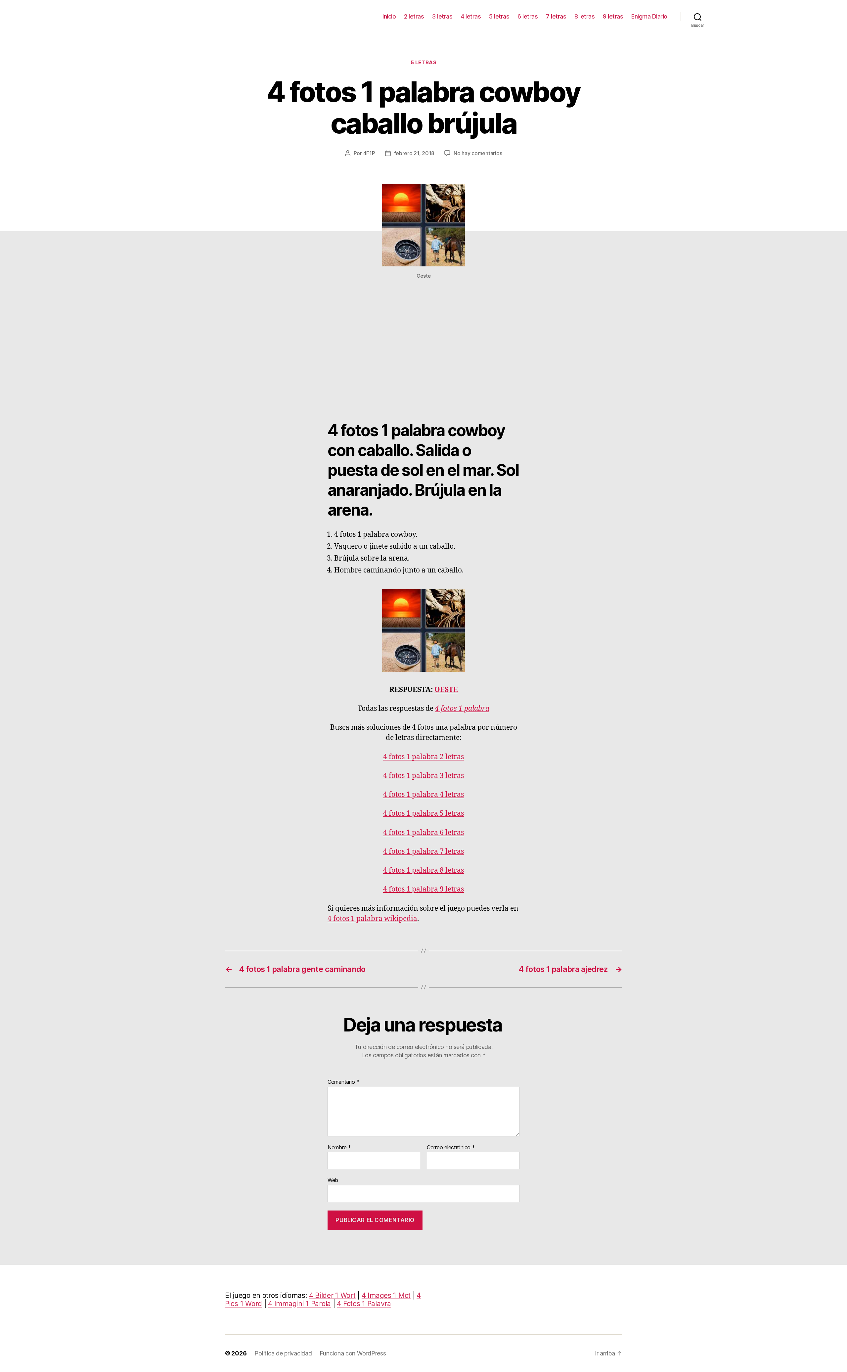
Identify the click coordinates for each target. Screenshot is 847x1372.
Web (333, 1180)
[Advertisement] (423, 354)
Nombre (339, 1148)
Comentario (343, 1082)
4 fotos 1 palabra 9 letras (423, 889)
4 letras (471, 16)
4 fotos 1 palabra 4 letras (423, 794)
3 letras (442, 16)
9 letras (613, 16)
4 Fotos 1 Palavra (364, 1304)
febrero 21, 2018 (414, 153)
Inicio (389, 16)
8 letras (584, 16)
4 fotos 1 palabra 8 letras (423, 870)
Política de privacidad (283, 1353)
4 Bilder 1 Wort (332, 1295)
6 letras (527, 16)
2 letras (414, 16)
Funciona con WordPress (353, 1353)
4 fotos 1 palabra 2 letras (423, 757)
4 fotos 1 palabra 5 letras (423, 813)
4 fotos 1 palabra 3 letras (423, 775)
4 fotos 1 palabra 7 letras (423, 851)
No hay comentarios (478, 153)
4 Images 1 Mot (386, 1295)
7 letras (556, 16)
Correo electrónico (451, 1148)
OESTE (446, 689)
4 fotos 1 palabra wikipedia (372, 918)
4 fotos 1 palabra (462, 708)
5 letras (499, 16)
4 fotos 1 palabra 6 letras (423, 832)
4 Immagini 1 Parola (299, 1304)
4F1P (369, 153)
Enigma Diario (649, 16)
